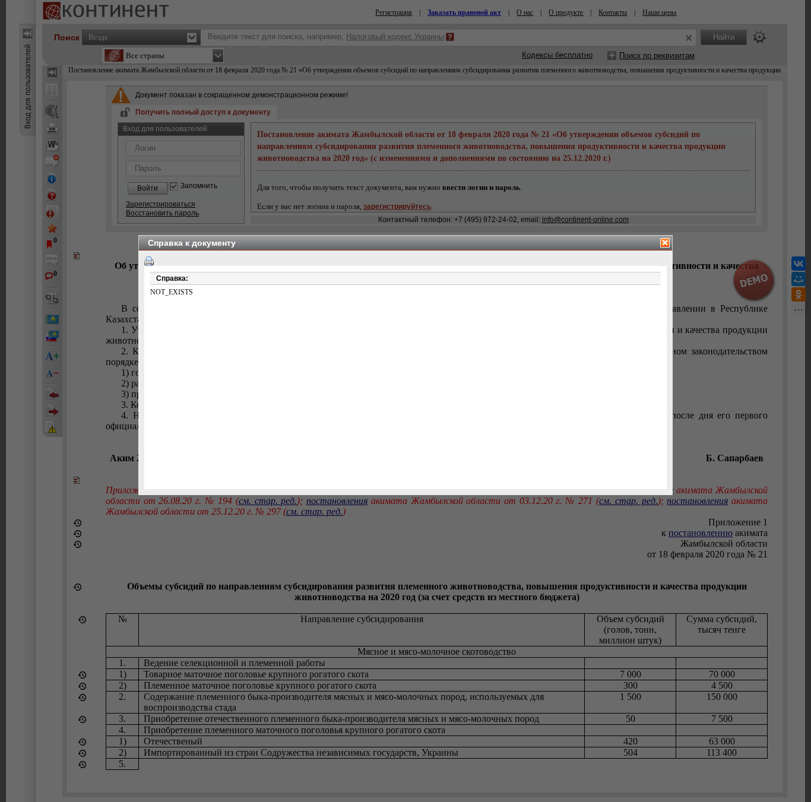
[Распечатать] (149, 261)
